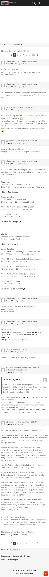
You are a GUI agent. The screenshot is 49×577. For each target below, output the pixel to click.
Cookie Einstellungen (9, 560)
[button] (34, 3)
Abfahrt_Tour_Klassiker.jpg (11, 244)
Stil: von (24, 573)
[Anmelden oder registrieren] (40, 3)
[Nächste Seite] (38, 55)
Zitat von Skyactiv (11, 379)
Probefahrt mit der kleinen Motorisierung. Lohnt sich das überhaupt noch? (25, 368)
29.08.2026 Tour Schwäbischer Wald (20, 107)
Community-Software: (24, 570)
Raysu (5, 339)
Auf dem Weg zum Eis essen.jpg (14, 534)
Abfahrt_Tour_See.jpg (9, 192)
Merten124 (10, 64)
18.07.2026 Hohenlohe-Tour (17, 349)
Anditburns (7, 335)
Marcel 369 (7, 332)
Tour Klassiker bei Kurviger (12, 289)
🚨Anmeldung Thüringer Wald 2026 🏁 (21, 61)
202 (33, 55)
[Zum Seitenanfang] (46, 573)
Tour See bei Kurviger (9, 222)
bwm (28, 435)
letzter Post (36, 332)
